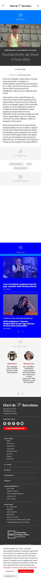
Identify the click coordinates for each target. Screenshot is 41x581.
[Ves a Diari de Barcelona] (19, 6)
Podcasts (9, 475)
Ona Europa (12, 512)
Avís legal (11, 499)
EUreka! (10, 509)
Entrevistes (12, 451)
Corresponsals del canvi (18, 522)
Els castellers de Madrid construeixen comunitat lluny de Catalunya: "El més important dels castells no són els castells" (29, 374)
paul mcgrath (20, 168)
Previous (18, 330)
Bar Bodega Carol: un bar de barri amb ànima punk (12, 370)
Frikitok (10, 515)
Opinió (7, 470)
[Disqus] (20, 213)
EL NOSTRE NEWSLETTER (15, 428)
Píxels (9, 456)
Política (10, 443)
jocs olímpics (16, 164)
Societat (11, 446)
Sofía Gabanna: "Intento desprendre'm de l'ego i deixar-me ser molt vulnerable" (19, 323)
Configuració (9, 571)
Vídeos (7, 481)
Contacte (11, 496)
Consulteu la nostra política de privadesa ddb (20, 568)
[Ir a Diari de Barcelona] (20, 404)
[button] (3, 5)
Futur (9, 454)
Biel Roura (21, 69)
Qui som (10, 488)
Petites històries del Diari (18, 520)
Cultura (10, 449)
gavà (29, 164)
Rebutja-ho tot (10, 576)
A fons (7, 465)
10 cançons (12, 507)
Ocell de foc (13, 517)
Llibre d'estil (12, 491)
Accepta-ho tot (26, 571)
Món (8, 441)
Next (23, 330)
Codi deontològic (15, 494)
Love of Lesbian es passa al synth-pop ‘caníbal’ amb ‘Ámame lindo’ (20, 285)
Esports (10, 459)
